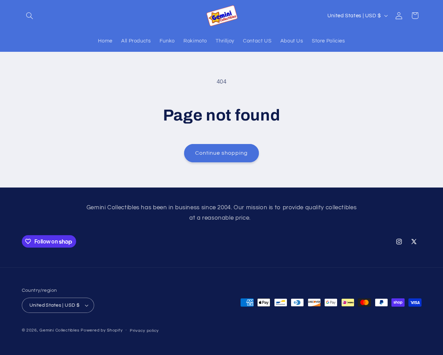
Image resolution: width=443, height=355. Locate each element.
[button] (30, 15)
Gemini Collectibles (59, 330)
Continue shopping (221, 153)
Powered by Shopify (102, 330)
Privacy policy (144, 331)
